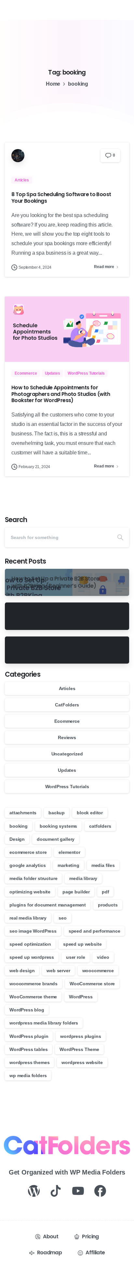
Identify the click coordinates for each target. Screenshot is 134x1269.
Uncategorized (67, 753)
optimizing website (29, 891)
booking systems (58, 826)
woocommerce (98, 970)
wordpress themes (29, 1062)
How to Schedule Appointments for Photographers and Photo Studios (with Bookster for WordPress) (60, 394)
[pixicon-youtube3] (78, 1190)
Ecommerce (67, 721)
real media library (28, 918)
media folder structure (33, 878)
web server (58, 970)
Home (53, 84)
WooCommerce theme (33, 996)
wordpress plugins (80, 1036)
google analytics (27, 865)
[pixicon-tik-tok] (56, 1190)
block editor (90, 812)
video (103, 957)
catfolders (100, 826)
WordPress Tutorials (67, 786)
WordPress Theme (79, 1049)
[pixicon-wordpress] (34, 1190)
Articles (67, 688)
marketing (68, 865)
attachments (22, 812)
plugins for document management (47, 904)
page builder (76, 891)
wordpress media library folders (43, 1022)
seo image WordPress (33, 931)
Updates (67, 770)
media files (103, 865)
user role (75, 957)
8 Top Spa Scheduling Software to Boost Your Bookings (61, 197)
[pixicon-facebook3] (100, 1190)
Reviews (67, 737)
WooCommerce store (92, 983)
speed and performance (94, 931)
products (108, 904)
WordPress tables (28, 1049)
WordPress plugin (28, 1036)
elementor (69, 852)
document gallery (55, 839)
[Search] (120, 537)
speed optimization (30, 944)
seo (63, 918)
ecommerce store (28, 852)
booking (18, 826)
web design (21, 970)
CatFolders (67, 704)
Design (17, 839)
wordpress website (81, 1062)
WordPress (81, 996)
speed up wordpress (31, 957)
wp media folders (28, 1075)
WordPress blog (26, 1009)
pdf (105, 891)
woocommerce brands (33, 983)
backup (56, 812)
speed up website (82, 944)
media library (83, 878)
